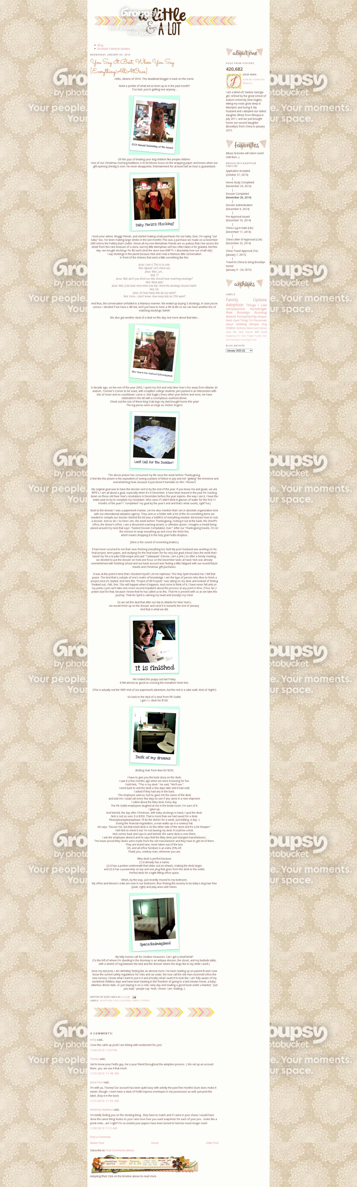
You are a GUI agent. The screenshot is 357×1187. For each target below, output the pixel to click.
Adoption (106, 1000)
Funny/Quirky (247, 316)
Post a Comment (100, 1137)
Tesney (94, 1059)
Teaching (245, 339)
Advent (231, 316)
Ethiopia (254, 324)
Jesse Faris (96, 1082)
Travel (253, 339)
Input (236, 320)
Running (261, 313)
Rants (229, 320)
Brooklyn (243, 313)
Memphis (235, 339)
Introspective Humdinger (246, 309)
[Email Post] (133, 997)
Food (264, 332)
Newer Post (97, 1143)
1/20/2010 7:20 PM (103, 1050)
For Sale (241, 335)
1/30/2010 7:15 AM (103, 1128)
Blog (100, 45)
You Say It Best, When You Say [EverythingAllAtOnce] (132, 67)
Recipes (262, 316)
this (148, 700)
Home (155, 1143)
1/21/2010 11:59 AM (104, 1101)
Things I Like (256, 305)
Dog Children (122, 1000)
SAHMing (241, 324)
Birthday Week (245, 328)
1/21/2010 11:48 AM (104, 1073)
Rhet (229, 313)
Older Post (212, 1143)
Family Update (141, 1000)
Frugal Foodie (254, 335)
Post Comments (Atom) (120, 1150)
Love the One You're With (242, 332)
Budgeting (231, 335)
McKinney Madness (101, 1109)
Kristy (93, 1039)
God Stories (260, 328)
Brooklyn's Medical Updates (114, 48)
